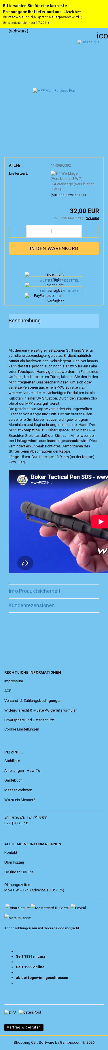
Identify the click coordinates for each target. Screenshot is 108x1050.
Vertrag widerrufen (24, 1027)
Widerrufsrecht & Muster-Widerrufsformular (40, 710)
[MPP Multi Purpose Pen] (54, 82)
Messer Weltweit (18, 790)
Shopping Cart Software (34, 1042)
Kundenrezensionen (32, 605)
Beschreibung (25, 320)
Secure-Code (54, 928)
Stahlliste (12, 761)
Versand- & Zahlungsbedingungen (32, 700)
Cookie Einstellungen (21, 729)
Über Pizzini (14, 862)
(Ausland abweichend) (68, 195)
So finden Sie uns (19, 872)
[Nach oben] (15, 1041)
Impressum (13, 681)
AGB (8, 691)
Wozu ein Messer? (19, 800)
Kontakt (10, 852)
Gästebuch (13, 780)
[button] (17, 231)
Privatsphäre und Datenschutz (29, 720)
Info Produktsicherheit (34, 591)
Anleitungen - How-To (22, 770)
